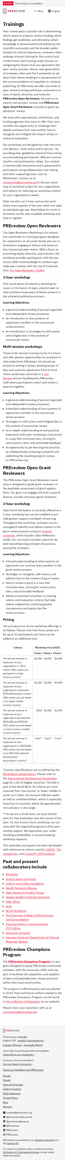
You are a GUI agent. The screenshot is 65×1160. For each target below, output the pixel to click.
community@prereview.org (20, 182)
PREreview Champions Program (29, 961)
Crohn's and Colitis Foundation (25, 883)
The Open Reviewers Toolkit (27, 270)
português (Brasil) (33, 1045)
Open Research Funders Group (25, 892)
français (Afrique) (12, 1045)
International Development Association (32, 778)
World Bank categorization (19, 774)
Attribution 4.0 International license (21, 1152)
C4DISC (50, 849)
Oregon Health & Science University (28, 897)
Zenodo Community (44, 1140)
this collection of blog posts (23, 1001)
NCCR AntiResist (16, 911)
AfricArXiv (12, 874)
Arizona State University (21, 879)
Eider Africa (13, 901)
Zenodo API (13, 1143)
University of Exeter (18, 933)
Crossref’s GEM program (39, 853)
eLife (9, 906)
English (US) (9, 1040)
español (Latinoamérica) (31, 1040)
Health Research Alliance (21, 888)
